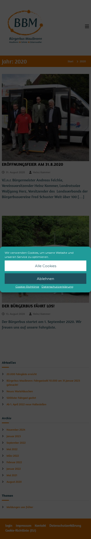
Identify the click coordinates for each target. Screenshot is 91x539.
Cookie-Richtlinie (27, 286)
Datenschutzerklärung (57, 286)
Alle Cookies (45, 265)
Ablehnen (45, 278)
